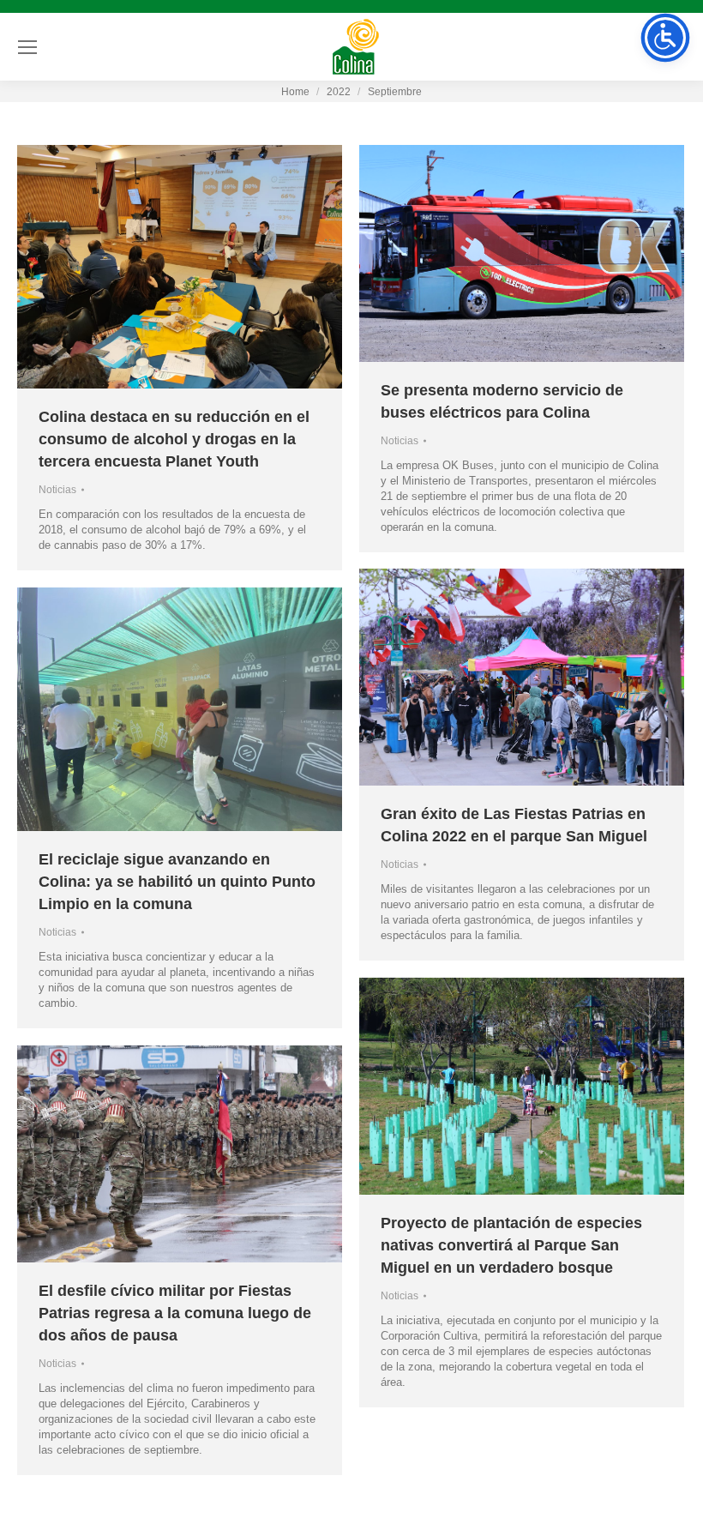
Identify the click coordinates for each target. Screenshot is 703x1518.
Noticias (57, 490)
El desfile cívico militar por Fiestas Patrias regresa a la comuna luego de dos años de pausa (175, 1313)
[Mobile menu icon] (27, 47)
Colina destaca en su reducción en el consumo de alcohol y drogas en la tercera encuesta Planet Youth (174, 439)
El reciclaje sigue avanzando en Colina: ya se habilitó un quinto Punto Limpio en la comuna (177, 882)
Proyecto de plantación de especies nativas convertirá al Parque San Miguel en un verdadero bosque (511, 1245)
